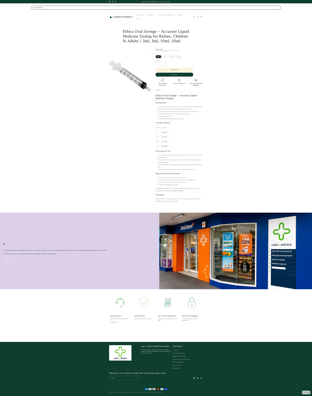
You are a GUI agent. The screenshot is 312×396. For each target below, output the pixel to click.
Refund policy (176, 368)
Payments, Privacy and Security (181, 359)
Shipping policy (158, 392)
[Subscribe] (138, 378)
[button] (141, 15)
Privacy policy (142, 392)
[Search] (278, 7)
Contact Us (176, 350)
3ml (158, 56)
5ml (165, 56)
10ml (171, 56)
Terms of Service (177, 365)
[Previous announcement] (138, 1)
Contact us (113, 322)
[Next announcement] (174, 1)
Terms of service (150, 392)
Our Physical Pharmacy (179, 353)
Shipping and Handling (179, 356)
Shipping (165, 50)
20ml (178, 56)
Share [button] (158, 90)
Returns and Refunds (178, 362)
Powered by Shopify (125, 392)
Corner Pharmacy (116, 392)
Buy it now (174, 75)
